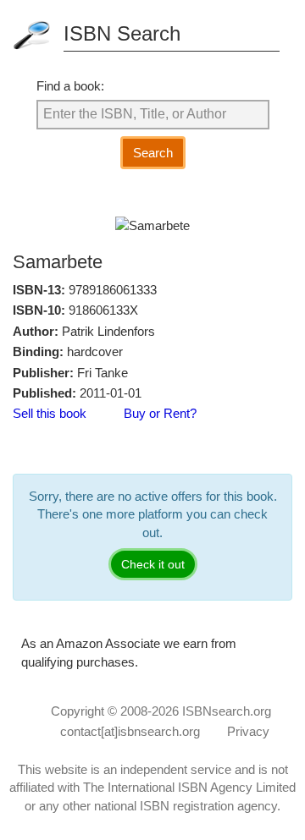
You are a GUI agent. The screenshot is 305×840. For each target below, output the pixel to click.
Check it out (153, 564)
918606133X (103, 310)
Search (153, 152)
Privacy (248, 731)
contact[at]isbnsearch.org (130, 731)
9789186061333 (113, 290)
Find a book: (70, 86)
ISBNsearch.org (226, 711)
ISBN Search (122, 33)
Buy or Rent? (160, 413)
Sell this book (49, 413)
